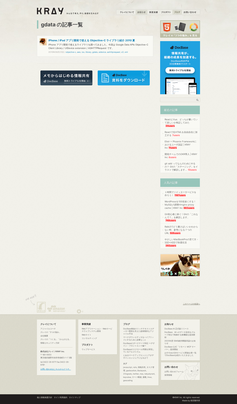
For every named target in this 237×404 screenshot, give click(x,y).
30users (170, 125)
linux (149, 377)
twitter (136, 374)
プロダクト (87, 345)
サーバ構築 (137, 377)
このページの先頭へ (191, 304)
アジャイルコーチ (48, 328)
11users (173, 147)
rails (135, 367)
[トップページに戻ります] (68, 12)
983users (189, 208)
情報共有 (142, 367)
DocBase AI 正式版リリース (176, 328)
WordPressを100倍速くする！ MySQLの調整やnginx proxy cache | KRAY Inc (180, 204)
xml (126, 52)
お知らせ (168, 324)
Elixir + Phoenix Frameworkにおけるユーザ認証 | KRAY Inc (180, 144)
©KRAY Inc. (177, 397)
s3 (122, 52)
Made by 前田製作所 (191, 400)
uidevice (102, 52)
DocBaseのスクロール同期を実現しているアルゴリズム (138, 350)
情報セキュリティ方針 (50, 343)
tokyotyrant (150, 374)
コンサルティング (89, 338)
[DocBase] (180, 92)
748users (171, 220)
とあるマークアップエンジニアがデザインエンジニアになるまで (138, 356)
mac (141, 374)
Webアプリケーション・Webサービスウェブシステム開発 (97, 329)
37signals (127, 374)
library (88, 52)
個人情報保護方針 (44, 397)
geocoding (128, 380)
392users (171, 245)
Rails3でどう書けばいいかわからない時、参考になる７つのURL (181, 229)
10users (192, 169)
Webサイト (86, 335)
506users (175, 233)
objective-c (71, 52)
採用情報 (168, 375)
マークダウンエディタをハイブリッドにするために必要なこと (138, 338)
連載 (144, 377)
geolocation (131, 370)
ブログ (126, 324)
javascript (127, 367)
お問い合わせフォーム (174, 371)
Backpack (141, 370)
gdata (95, 52)
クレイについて (48, 324)
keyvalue (127, 377)
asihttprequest (113, 52)
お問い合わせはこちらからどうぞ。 (55, 369)
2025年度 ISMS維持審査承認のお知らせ (180, 342)
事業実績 (86, 324)
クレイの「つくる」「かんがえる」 (55, 339)
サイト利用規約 (60, 397)
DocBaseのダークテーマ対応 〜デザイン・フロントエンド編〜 (139, 344)
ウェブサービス (88, 349)
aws (79, 52)
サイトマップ (75, 397)
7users (176, 135)
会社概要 (44, 336)
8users (172, 157)
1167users (180, 195)
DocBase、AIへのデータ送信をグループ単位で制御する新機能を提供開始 (179, 334)
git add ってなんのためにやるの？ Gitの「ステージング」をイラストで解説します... (181, 166)
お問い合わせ (171, 367)
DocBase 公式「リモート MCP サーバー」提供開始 (180, 348)
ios (83, 52)
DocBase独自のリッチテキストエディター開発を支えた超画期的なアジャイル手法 (138, 331)
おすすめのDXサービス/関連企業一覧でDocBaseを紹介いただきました (180, 354)
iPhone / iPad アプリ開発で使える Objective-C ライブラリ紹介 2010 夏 (91, 40)
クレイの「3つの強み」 (50, 332)
